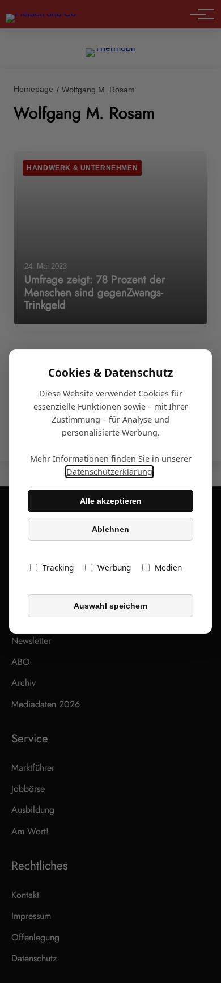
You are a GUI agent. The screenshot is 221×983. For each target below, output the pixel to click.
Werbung (114, 567)
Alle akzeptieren (111, 500)
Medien (168, 567)
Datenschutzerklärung (109, 471)
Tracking (58, 567)
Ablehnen (110, 529)
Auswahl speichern (111, 605)
